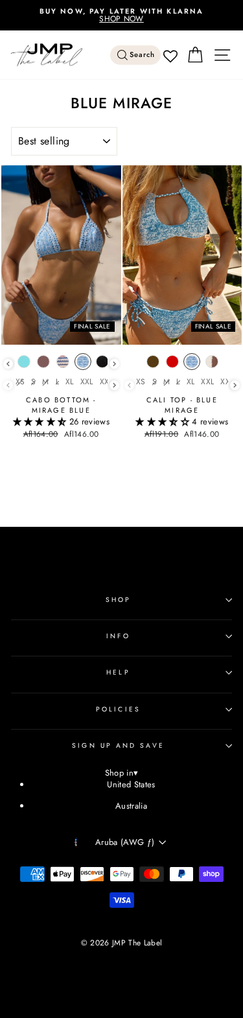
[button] (41, 421)
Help (118, 672)
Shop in (122, 773)
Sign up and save (118, 745)
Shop (118, 600)
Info (118, 636)
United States (131, 784)
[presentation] (8, 364)
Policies (118, 709)
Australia (131, 806)
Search (143, 55)
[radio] (23, 364)
